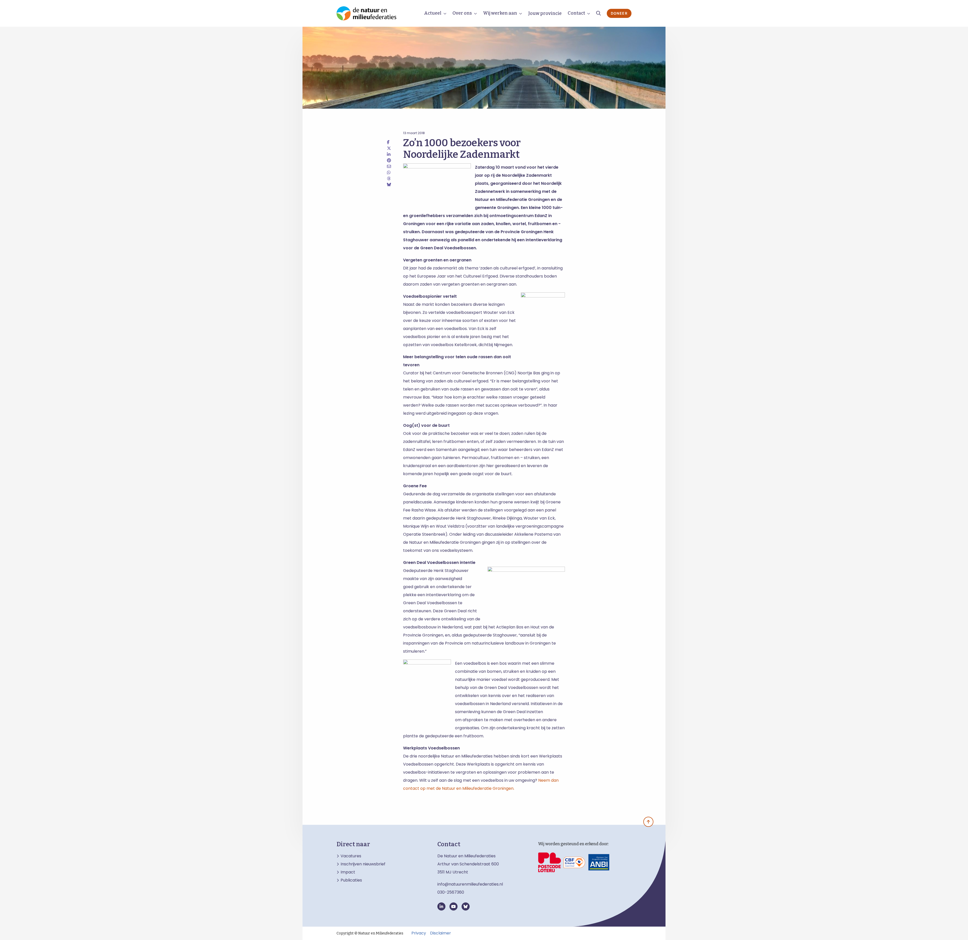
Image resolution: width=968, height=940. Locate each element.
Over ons (462, 13)
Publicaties (351, 880)
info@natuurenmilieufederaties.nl (470, 884)
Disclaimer (440, 933)
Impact (348, 872)
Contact (576, 13)
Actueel (432, 13)
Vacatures (351, 856)
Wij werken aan (500, 13)
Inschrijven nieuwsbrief (363, 864)
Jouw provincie (545, 13)
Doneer (619, 13)
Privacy (418, 933)
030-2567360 (450, 892)
